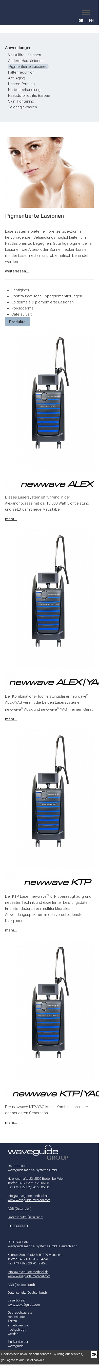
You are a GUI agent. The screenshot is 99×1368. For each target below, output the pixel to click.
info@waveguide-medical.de (28, 1272)
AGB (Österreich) (19, 1208)
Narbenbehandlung (24, 89)
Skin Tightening (21, 101)
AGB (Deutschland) (21, 1285)
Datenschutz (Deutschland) (27, 1292)
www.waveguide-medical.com (29, 1200)
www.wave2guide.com (24, 1305)
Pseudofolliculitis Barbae (29, 95)
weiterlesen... (17, 271)
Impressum (18, 1225)
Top (49, 1148)
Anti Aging (16, 78)
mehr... (11, 519)
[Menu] (84, 12)
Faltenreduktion (21, 72)
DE (80, 21)
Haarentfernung (21, 84)
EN (91, 21)
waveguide (53, 13)
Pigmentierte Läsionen (28, 66)
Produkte (17, 322)
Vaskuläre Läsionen (24, 55)
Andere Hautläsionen (26, 60)
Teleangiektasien (22, 107)
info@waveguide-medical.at (28, 1196)
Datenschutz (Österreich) (25, 1217)
